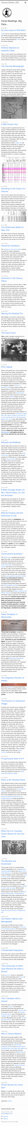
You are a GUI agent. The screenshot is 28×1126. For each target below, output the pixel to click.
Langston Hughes (12, 773)
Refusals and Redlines (11, 442)
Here (18, 39)
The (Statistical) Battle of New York (12, 228)
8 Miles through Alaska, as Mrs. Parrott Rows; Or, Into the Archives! (13, 493)
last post (9, 687)
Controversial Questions (11, 554)
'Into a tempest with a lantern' (10, 999)
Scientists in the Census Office (12, 279)
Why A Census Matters (11, 1034)
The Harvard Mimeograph (12, 66)
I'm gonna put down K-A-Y (12, 758)
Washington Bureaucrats (16, 658)
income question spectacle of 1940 (15, 576)
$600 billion (20, 1052)
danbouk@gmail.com (7, 1113)
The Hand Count (8, 333)
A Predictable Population (12, 950)
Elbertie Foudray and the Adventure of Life (12, 514)
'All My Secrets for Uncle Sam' (12, 1086)
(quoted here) (20, 393)
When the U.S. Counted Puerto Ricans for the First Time (12, 834)
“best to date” (22, 1010)
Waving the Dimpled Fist (12, 313)
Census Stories (10, 459)
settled (12, 396)
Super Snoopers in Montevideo (9, 615)
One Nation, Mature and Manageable (11, 920)
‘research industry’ (19, 1065)
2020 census (7, 557)
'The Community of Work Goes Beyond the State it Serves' (12, 969)
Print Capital (6, 367)
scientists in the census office (12, 249)
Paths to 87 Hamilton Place (13, 780)
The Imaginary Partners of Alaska (12, 679)
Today (3, 34)
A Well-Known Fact (9, 124)
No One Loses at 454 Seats (13, 30)
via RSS (9, 1101)
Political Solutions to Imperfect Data (10, 49)
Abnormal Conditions (10, 246)
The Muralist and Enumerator (8, 862)
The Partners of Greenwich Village (13, 702)
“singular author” (6, 1016)
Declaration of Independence (15, 893)
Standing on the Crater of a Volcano (13, 190)
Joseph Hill (18, 143)
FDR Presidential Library (10, 585)
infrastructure (5, 432)
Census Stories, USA (10, 2)
